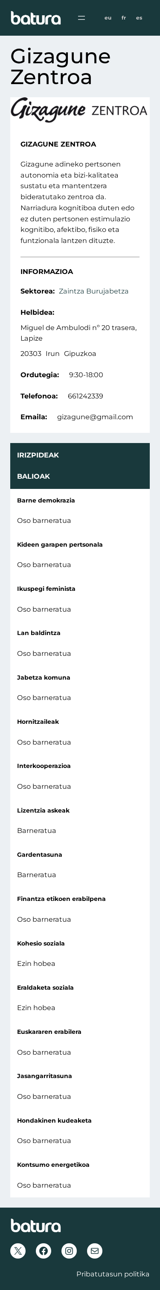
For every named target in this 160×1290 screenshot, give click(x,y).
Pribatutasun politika (113, 1274)
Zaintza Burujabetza (94, 291)
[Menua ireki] (81, 18)
